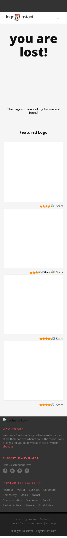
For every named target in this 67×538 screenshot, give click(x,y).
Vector (21, 489)
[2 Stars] (43, 206)
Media (24, 495)
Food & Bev (45, 505)
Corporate (49, 489)
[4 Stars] (49, 206)
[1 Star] (40, 206)
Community (10, 495)
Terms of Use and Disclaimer (26, 523)
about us (8, 446)
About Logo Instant (25, 519)
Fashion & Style (12, 505)
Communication (12, 500)
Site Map (51, 523)
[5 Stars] (57, 206)
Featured (8, 489)
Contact (44, 519)
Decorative (32, 500)
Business (34, 489)
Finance (30, 505)
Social (46, 500)
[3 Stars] (46, 206)
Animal (36, 495)
